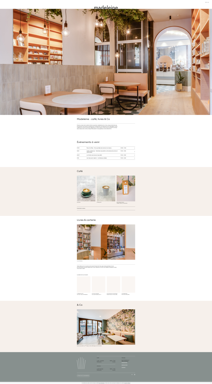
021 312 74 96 (124, 365)
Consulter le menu (81, 208)
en (208, 2)
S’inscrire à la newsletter (83, 375)
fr (206, 2)
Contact (123, 367)
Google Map (124, 362)
